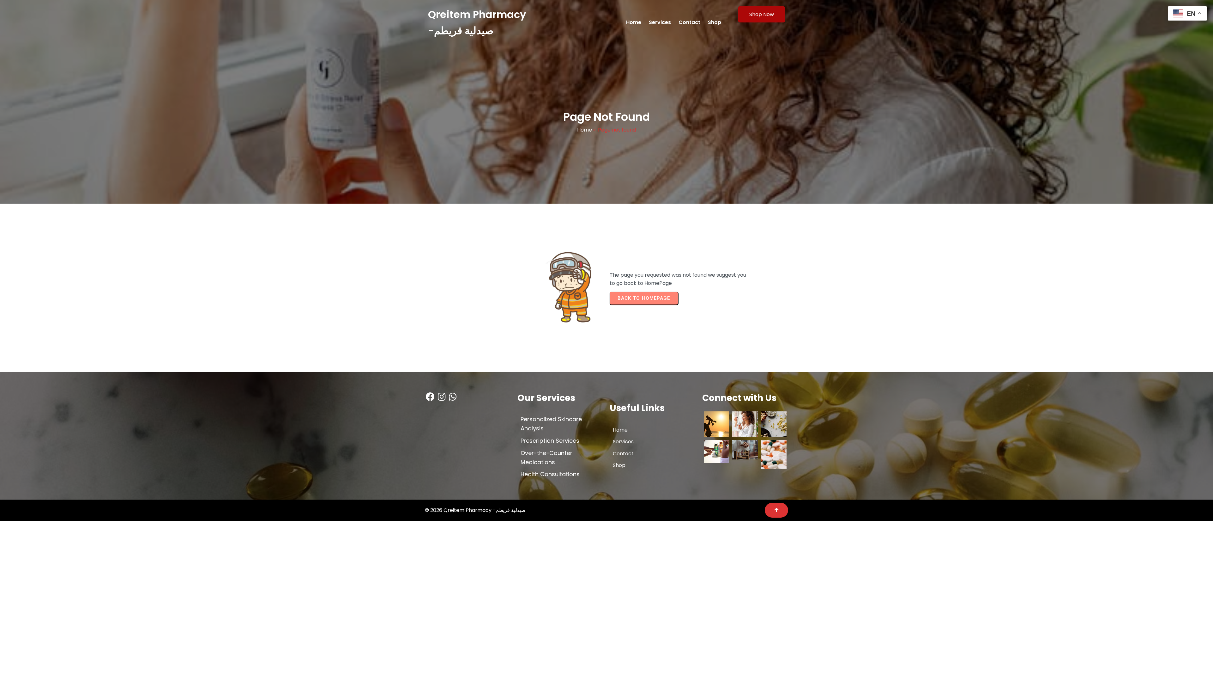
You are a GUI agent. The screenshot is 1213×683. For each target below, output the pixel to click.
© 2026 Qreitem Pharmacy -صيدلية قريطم (475, 510)
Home (584, 129)
